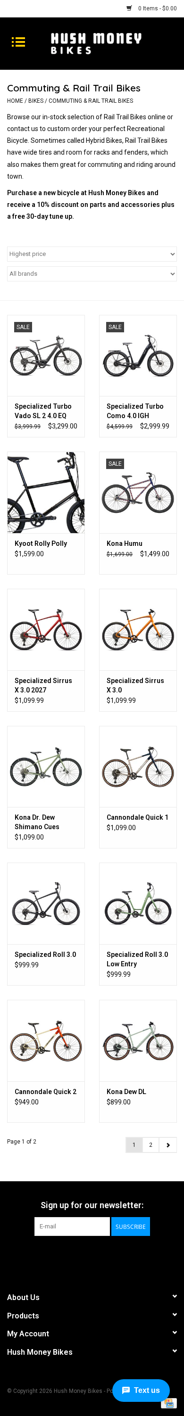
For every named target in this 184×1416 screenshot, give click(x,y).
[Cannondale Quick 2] (46, 1040)
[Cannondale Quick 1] (138, 766)
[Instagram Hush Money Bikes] (100, 1255)
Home (15, 101)
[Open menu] (18, 41)
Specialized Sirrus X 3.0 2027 (43, 685)
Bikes (35, 101)
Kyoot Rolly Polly (41, 543)
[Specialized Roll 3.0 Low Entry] (138, 903)
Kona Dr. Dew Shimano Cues (37, 822)
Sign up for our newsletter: (92, 1205)
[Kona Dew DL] (138, 1040)
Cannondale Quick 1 (137, 817)
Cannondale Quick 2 (45, 1091)
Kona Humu (124, 543)
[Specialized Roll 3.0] (46, 903)
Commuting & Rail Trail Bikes (91, 101)
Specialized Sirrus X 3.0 (135, 685)
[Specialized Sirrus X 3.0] (138, 629)
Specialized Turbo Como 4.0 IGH (135, 411)
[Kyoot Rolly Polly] (46, 492)
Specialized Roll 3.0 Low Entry (137, 959)
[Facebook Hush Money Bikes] (84, 1255)
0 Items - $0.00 (157, 8)
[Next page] (167, 1145)
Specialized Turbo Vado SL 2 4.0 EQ (43, 411)
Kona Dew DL (126, 1091)
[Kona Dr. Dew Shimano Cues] (46, 766)
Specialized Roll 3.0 (45, 954)
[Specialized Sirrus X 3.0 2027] (46, 629)
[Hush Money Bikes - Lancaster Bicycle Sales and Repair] (110, 43)
